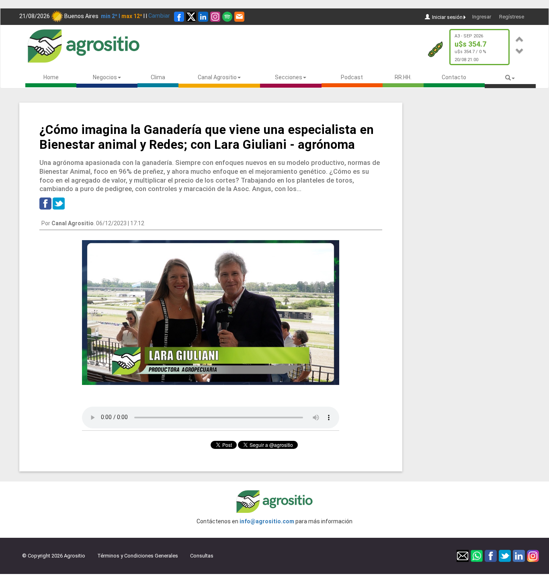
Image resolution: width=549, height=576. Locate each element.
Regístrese (511, 17)
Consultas (201, 556)
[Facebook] (179, 17)
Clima (158, 77)
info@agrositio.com (267, 521)
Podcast (352, 77)
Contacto (454, 77)
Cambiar (159, 15)
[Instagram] (215, 17)
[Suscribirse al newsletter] (239, 17)
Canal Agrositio (217, 77)
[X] (191, 17)
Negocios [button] (105, 77)
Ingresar (481, 17)
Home (51, 77)
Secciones (288, 77)
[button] (520, 38)
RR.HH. (403, 77)
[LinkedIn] (203, 17)
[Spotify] (227, 17)
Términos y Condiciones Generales (137, 556)
